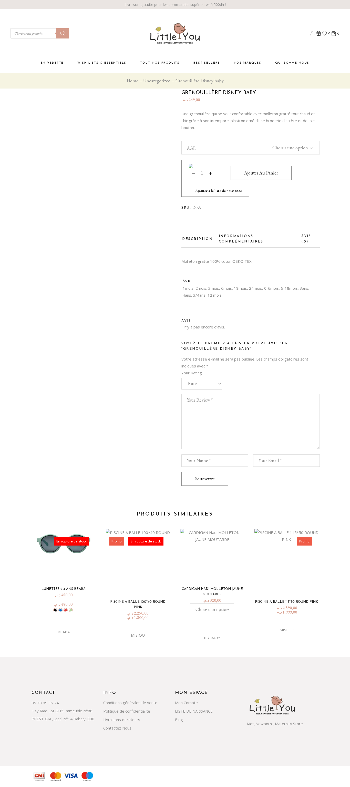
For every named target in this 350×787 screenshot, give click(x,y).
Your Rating (191, 372)
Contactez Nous (117, 728)
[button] (215, 178)
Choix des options (65, 573)
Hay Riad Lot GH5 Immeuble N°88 (62, 710)
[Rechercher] (62, 33)
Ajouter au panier (261, 173)
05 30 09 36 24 (45, 702)
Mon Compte (186, 702)
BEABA (64, 631)
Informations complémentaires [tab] (241, 239)
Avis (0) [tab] (306, 239)
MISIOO (138, 635)
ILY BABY (212, 637)
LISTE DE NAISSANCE (194, 711)
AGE (191, 148)
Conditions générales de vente (130, 702)
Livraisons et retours (121, 719)
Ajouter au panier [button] (288, 586)
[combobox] (288, 147)
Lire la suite (140, 586)
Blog (179, 719)
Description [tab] (197, 239)
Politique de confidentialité (126, 711)
